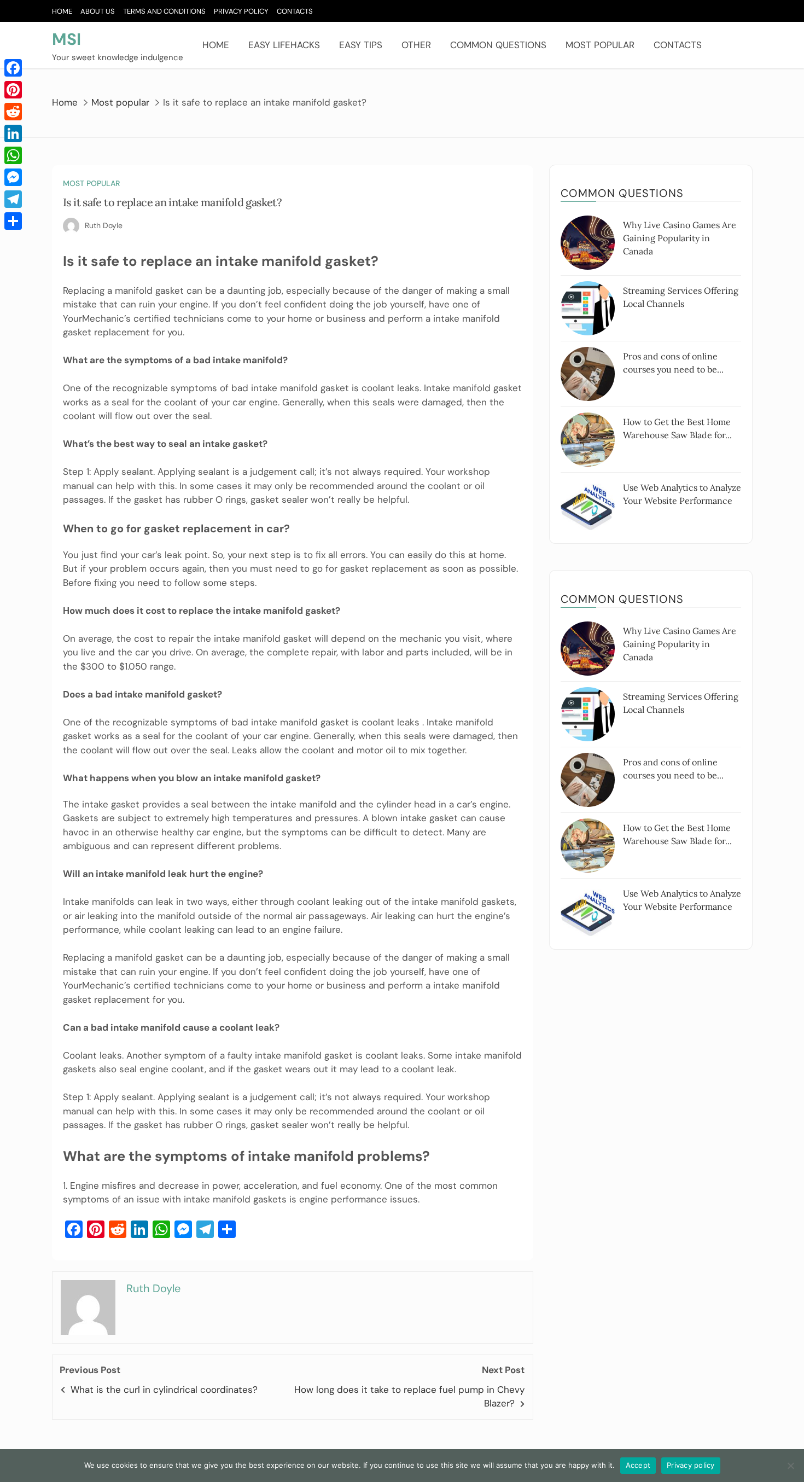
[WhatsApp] (13, 155)
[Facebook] (13, 68)
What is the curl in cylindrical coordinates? (164, 1390)
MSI (66, 39)
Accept (638, 1465)
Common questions (498, 45)
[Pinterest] (13, 90)
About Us (97, 11)
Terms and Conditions (164, 11)
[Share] (13, 221)
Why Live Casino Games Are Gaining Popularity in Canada (679, 238)
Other (416, 45)
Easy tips (360, 45)
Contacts (295, 11)
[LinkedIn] (13, 133)
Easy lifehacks (284, 45)
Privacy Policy (241, 11)
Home (62, 11)
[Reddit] (13, 112)
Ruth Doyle (104, 225)
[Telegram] (13, 199)
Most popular (600, 45)
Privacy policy (691, 1465)
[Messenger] (13, 177)
